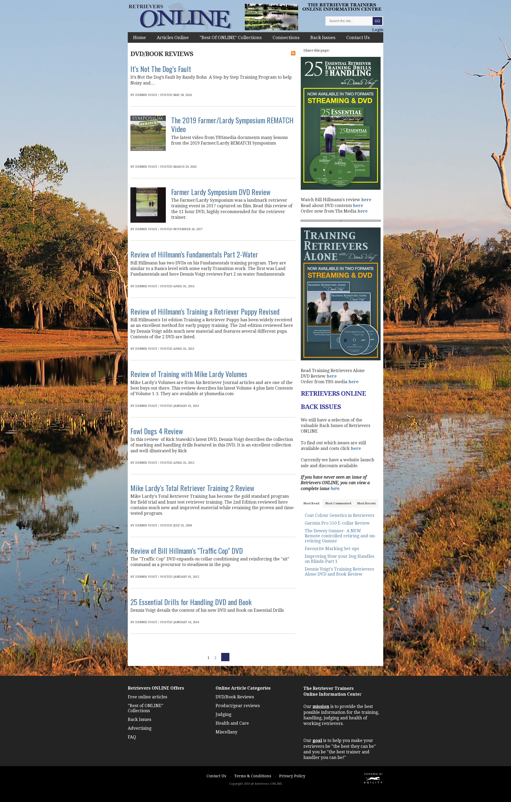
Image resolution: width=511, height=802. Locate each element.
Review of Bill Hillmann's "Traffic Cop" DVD (186, 550)
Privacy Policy (292, 776)
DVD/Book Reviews (235, 696)
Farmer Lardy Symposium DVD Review (220, 191)
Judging (223, 714)
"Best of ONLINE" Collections (231, 37)
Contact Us (358, 37)
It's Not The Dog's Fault (160, 68)
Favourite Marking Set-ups (332, 548)
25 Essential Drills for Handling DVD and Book (191, 601)
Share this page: (316, 50)
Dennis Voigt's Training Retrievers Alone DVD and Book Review (339, 572)
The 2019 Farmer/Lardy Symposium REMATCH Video (232, 124)
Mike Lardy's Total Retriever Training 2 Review (192, 487)
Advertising (139, 728)
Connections (286, 37)
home (139, 37)
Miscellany (226, 732)
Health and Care (232, 723)
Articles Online (173, 37)
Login (377, 30)
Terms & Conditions (252, 776)
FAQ (132, 737)
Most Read (311, 503)
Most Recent (366, 503)
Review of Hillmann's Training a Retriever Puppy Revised (204, 311)
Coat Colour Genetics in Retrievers (339, 515)
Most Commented (338, 503)
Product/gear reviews (238, 705)
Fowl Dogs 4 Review (156, 430)
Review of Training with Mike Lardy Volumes (188, 373)
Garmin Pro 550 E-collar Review (337, 523)
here (366, 199)
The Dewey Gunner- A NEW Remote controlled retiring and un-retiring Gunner (340, 535)
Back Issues (322, 37)
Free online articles (147, 696)
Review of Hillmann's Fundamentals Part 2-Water (194, 254)
